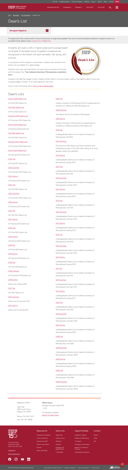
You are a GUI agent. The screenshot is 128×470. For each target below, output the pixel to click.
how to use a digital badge (43, 86)
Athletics (87, 2)
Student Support (64, 2)
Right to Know (95, 467)
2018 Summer (13, 271)
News (105, 2)
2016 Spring (60, 119)
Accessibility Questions (82, 452)
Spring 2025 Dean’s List (17, 125)
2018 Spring (13, 280)
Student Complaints (69, 467)
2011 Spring (60, 291)
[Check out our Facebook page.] (9, 459)
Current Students (42, 438)
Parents (39, 447)
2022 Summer (13, 193)
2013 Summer (61, 212)
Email (95, 438)
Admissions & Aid (53, 7)
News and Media (42, 450)
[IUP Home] (17, 7)
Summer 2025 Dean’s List (18, 116)
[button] (117, 7)
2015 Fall (59, 130)
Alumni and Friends (43, 444)
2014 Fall (59, 167)
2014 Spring (60, 189)
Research (78, 7)
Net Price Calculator (83, 467)
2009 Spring (60, 359)
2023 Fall (11, 159)
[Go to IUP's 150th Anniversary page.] (12, 434)
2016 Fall (59, 99)
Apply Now (59, 435)
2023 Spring (13, 176)
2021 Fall (11, 211)
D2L (95, 441)
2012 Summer (61, 246)
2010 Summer (61, 314)
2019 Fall (11, 245)
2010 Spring (60, 325)
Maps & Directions (14, 454)
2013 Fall (59, 201)
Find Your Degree (77, 2)
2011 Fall (59, 269)
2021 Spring (12, 219)
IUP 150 (55, 2)
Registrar (16, 15)
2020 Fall (11, 228)
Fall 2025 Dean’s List (16, 107)
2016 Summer (61, 110)
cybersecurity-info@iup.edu (41, 41)
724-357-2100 (17, 446)
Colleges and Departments (60, 448)
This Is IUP (101, 7)
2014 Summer (61, 178)
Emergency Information (82, 444)
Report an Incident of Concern (81, 448)
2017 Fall (11, 288)
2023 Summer (13, 168)
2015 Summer (61, 141)
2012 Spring (60, 257)
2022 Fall (11, 185)
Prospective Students (43, 435)
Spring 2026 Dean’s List (17, 99)
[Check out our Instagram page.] (16, 459)
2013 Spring (60, 223)
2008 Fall (59, 370)
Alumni (94, 2)
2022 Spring (13, 202)
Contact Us (11, 450)
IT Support (78, 441)
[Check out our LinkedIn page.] (28, 459)
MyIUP (100, 2)
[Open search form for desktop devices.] (110, 7)
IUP (9, 15)
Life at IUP (89, 7)
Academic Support (80, 435)
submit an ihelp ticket (50, 415)
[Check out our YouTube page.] (22, 459)
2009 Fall (59, 336)
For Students (25, 15)
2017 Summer (13, 297)
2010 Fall (59, 302)
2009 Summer (61, 348)
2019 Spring (12, 254)
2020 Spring (13, 237)
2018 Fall (11, 262)
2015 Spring (60, 155)
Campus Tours (60, 438)
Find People (59, 452)
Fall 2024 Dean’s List (16, 133)
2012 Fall (59, 235)
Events (111, 2)
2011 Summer (61, 280)
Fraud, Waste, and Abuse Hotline (53, 467)
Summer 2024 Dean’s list (17, 142)
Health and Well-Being (82, 438)
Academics (67, 7)
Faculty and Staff (42, 441)
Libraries (58, 444)
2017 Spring (12, 305)
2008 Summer (61, 382)
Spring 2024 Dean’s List (17, 150)
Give (117, 2)
